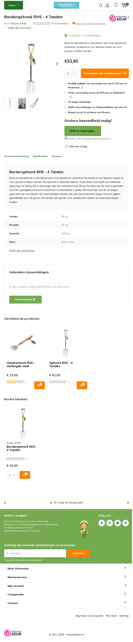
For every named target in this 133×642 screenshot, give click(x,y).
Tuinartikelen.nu (75, 634)
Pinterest (125, 523)
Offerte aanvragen (81, 131)
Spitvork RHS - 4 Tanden (61, 364)
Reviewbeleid (24, 299)
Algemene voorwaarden (89, 615)
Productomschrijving (16, 156)
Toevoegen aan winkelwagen (39, 385)
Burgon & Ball (18, 23)
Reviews (56, 156)
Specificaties (40, 156)
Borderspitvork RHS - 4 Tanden (22, 448)
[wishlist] (116, 5)
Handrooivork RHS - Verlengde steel (21, 364)
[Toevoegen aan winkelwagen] (25, 475)
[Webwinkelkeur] (128, 17)
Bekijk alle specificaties (22, 250)
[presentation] (54, 63)
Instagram (109, 523)
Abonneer (78, 553)
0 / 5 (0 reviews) (59, 23)
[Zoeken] (101, 5)
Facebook (101, 523)
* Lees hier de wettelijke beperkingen (23, 560)
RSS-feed (111, 615)
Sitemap (124, 615)
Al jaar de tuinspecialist (68, 502)
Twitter (117, 523)
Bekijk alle (19, 27)
